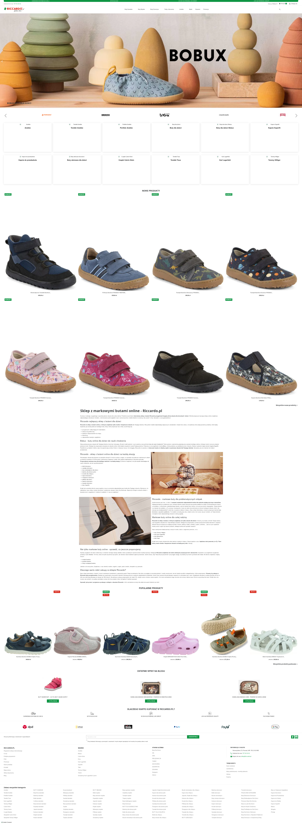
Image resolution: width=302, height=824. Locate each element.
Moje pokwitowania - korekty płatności (237, 771)
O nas (5, 753)
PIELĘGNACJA (156, 758)
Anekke (80, 751)
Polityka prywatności (9, 756)
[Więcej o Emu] (252, 115)
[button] (22, 60)
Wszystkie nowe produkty (287, 405)
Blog (5, 775)
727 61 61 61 (17, 3)
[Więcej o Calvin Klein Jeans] (74, 115)
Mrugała (273, 809)
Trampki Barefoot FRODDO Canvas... (41, 398)
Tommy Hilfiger (82, 770)
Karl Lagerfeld (82, 762)
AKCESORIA (156, 764)
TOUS (80, 773)
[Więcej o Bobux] (15, 115)
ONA (153, 755)
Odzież (154, 775)
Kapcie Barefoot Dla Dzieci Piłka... (261, 398)
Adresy (228, 774)
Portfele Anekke (8, 795)
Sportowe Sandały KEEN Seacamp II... (126, 657)
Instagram (296, 737)
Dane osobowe (230, 766)
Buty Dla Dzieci (156, 750)
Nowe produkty (8, 764)
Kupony (228, 777)
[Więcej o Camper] (133, 115)
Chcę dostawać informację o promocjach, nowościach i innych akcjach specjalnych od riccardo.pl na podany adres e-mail (118, 741)
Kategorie (155, 772)
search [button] (280, 9)
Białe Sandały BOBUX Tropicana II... (273, 657)
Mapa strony (7, 770)
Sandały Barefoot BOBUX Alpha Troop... (28, 657)
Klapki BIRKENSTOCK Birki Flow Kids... (175, 657)
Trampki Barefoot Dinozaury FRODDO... (188, 292)
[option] (151, 60)
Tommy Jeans (7, 809)
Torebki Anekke (8, 793)
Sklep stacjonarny (9, 773)
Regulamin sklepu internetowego (13, 751)
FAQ (5, 759)
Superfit (80, 764)
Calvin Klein (81, 756)
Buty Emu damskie (39, 793)
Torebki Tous (7, 798)
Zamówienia (229, 768)
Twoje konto (231, 763)
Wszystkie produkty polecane (285, 664)
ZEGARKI (155, 769)
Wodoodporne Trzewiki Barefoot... (41, 292)
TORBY (154, 761)
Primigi (273, 812)
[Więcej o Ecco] (192, 115)
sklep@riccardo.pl (246, 756)
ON (153, 753)
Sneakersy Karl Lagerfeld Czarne (87, 775)
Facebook (292, 737)
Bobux (80, 753)
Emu (79, 759)
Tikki (79, 767)
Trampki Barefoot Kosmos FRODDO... (261, 292)
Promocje (6, 762)
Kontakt (6, 767)
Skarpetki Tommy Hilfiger (11, 817)
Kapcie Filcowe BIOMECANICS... (77, 657)
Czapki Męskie (8, 812)
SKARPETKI (155, 766)
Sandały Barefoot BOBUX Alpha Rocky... (224, 657)
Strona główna (158, 747)
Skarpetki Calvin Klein (10, 815)
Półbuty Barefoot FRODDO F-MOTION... (114, 292)
